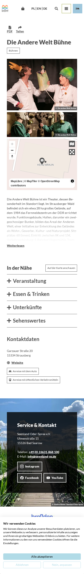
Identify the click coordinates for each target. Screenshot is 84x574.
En (39, 8)
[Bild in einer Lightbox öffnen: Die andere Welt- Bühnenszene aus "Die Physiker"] (42, 124)
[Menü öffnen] (66, 8)
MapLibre (16, 181)
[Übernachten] (77, 8)
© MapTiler (30, 181)
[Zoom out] (12, 150)
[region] (42, 164)
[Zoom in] (12, 144)
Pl (33, 8)
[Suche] (56, 8)
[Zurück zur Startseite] (5, 8)
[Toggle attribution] (72, 181)
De (45, 8)
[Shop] (22, 8)
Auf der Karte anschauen (61, 267)
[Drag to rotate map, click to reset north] (12, 156)
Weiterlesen (15, 245)
